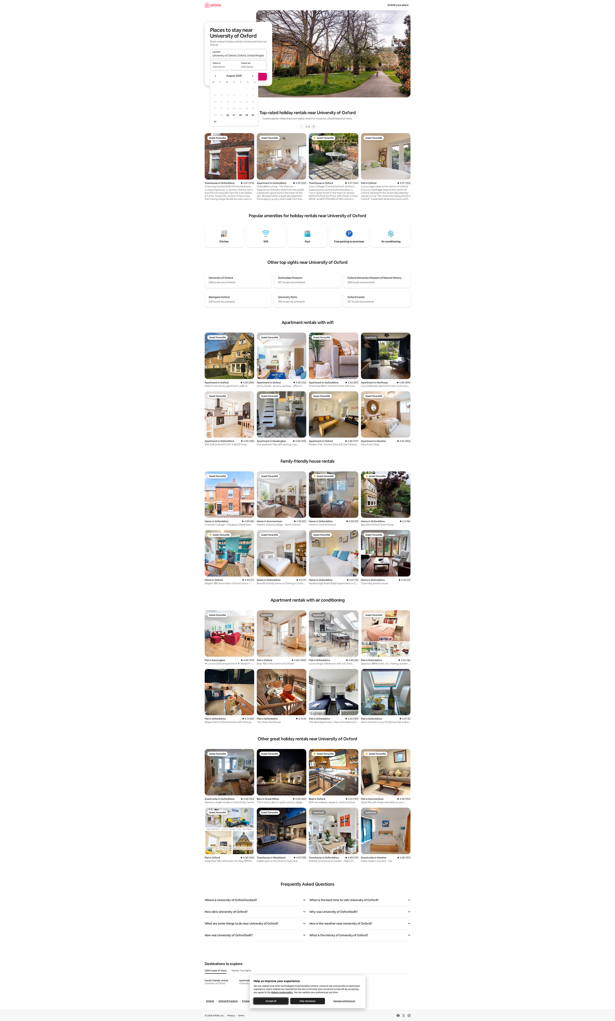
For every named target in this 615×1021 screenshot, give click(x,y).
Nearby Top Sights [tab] (241, 970)
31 (215, 121)
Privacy (231, 1015)
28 (240, 115)
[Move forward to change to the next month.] (253, 76)
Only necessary (308, 1001)
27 (234, 115)
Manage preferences (344, 1001)
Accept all (271, 1001)
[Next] (313, 126)
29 (246, 115)
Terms (241, 1015)
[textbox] (224, 67)
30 (252, 115)
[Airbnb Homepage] (213, 5)
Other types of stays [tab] (216, 970)
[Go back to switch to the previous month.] (216, 76)
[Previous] (301, 126)
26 (227, 115)
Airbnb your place (398, 5)
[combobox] (238, 55)
